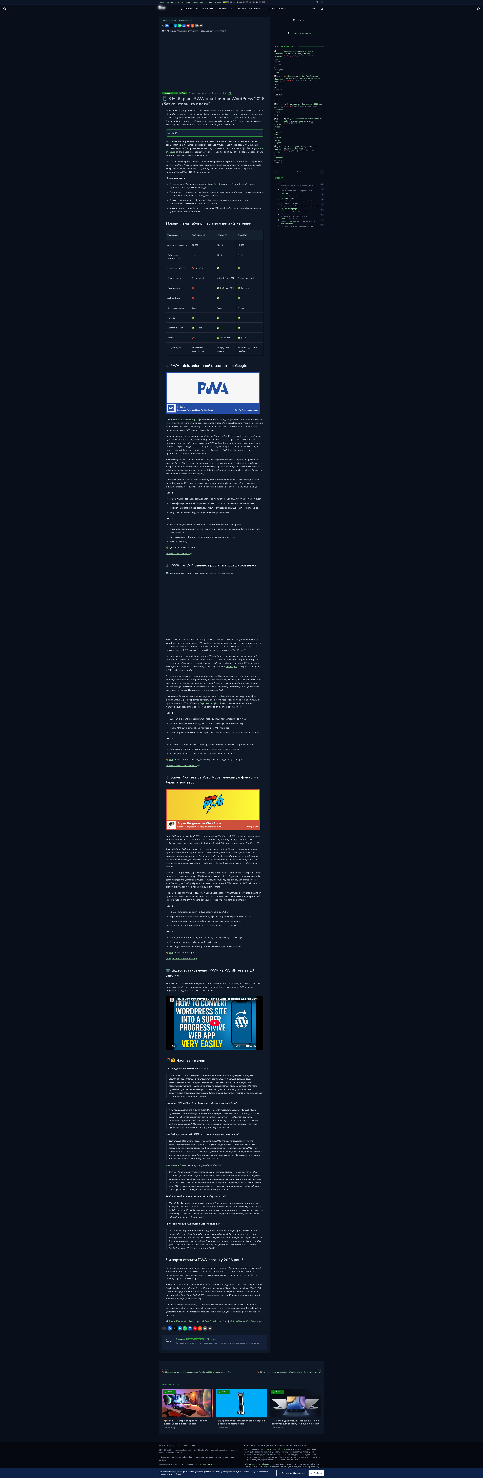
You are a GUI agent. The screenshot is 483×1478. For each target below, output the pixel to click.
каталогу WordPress (208, 184)
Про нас (203, 2)
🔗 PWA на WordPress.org (178, 553)
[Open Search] (321, 9)
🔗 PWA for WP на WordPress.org (182, 765)
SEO (282, 213)
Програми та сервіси (289, 203)
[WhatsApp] (180, 26)
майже (225, 114)
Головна (165, 21)
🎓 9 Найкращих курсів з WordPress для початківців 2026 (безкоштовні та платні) (302, 77)
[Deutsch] (234, 2)
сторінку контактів (207, 1464)
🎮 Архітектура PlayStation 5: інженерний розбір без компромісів (241, 1422)
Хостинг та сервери (289, 208)
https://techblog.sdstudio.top (276, 1449)
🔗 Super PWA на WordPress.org (181, 958)
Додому (162, 2)
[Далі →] (322, 172)
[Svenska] (254, 2)
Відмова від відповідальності (186, 2)
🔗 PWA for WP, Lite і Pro (214, 1321)
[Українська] (224, 2)
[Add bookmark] (230, 93)
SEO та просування (276, 9)
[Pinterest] (188, 26)
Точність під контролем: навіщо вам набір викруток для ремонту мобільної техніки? (295, 1422)
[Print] (201, 26)
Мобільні (183, 93)
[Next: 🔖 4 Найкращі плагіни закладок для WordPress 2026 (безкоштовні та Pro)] (478, 8)
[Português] (250, 2)
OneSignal (232, 666)
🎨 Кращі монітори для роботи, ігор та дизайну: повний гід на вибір (185, 1422)
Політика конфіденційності (293, 1473)
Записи (173, 21)
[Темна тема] (321, 2)
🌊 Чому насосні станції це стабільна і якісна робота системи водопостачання (303, 119)
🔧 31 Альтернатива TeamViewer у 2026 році (303, 104)
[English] (231, 2)
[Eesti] (260, 2)
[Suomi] (263, 2)
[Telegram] (175, 26)
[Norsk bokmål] (257, 2)
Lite (171, 759)
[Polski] (247, 2)
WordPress (207, 9)
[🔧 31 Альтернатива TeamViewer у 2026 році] (278, 109)
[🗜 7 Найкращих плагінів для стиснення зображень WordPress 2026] (278, 156)
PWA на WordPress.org (184, 419)
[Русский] (227, 2)
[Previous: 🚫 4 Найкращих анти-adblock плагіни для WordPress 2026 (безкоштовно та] (4, 8)
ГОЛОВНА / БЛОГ (191, 9)
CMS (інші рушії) (287, 198)
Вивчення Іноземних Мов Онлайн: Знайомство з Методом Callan (299, 52)
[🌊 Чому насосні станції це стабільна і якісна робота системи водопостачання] (278, 131)
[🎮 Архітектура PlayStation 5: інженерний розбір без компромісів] (241, 1403)
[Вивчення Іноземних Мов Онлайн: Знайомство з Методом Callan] (278, 61)
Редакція (180, 1339)
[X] (171, 26)
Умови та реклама (214, 2)
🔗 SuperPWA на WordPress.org (245, 1321)
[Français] (237, 2)
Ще (313, 9)
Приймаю (318, 1473)
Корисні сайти (287, 188)
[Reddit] (192, 26)
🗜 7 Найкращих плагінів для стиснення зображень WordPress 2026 (301, 147)
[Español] (240, 2)
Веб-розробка (225, 9)
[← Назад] (276, 172)
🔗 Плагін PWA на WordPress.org (182, 1321)
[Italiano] (244, 2)
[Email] (197, 26)
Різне (283, 183)
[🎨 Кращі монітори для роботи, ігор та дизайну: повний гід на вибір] (187, 1403)
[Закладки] (317, 2)
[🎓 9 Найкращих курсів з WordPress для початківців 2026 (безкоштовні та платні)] (278, 88)
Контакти (170, 2)
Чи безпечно (172, 1165)
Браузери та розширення (249, 9)
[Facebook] (167, 26)
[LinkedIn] (184, 26)
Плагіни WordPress (185, 21)
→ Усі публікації (210, 1339)
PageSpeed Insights (209, 703)
